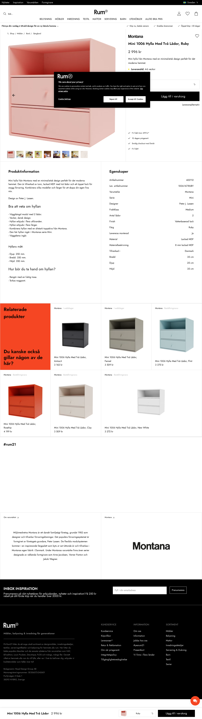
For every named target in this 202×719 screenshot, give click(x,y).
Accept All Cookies (135, 99)
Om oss (137, 631)
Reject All (113, 99)
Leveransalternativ (190, 104)
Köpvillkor (106, 636)
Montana (189, 192)
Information (139, 636)
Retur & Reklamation (111, 645)
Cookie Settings (64, 99)
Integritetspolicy (109, 655)
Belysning (170, 636)
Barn (168, 655)
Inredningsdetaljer (175, 645)
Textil (168, 659)
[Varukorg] (196, 14)
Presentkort (139, 650)
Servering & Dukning (176, 650)
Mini (191, 197)
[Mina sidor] (179, 14)
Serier (169, 664)
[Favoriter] (187, 14)
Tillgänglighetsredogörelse (114, 659)
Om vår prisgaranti (110, 650)
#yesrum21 (139, 645)
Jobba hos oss (140, 640)
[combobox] (190, 2)
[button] (191, 2)
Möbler (169, 631)
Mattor (169, 640)
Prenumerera (178, 590)
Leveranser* (107, 640)
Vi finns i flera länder (144, 655)
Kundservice (107, 631)
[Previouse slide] (14, 96)
